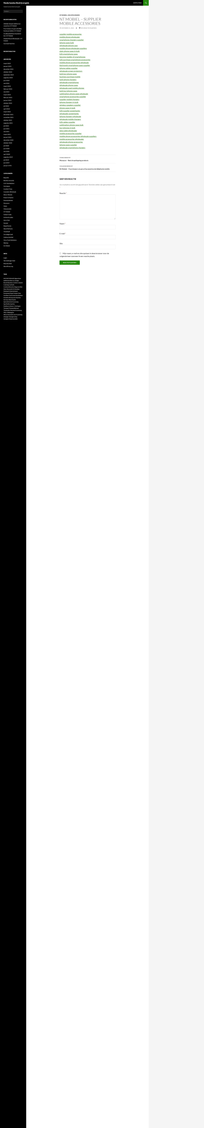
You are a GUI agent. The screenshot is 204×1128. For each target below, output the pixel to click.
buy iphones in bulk (67, 128)
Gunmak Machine (9, 43)
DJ (13, 289)
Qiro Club (7, 220)
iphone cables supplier (69, 68)
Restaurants (12, 297)
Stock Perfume (8, 229)
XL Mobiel (7, 246)
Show (10, 299)
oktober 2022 (8, 103)
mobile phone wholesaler (70, 37)
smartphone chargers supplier (72, 40)
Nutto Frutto (7, 214)
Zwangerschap (13, 316)
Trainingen (18, 306)
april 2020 (7, 154)
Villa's (5, 312)
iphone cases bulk (67, 43)
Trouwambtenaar (14, 308)
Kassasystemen (8, 200)
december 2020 (8, 140)
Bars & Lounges (14, 280)
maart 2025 (7, 63)
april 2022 (7, 109)
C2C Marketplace (9, 183)
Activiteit (6, 278)
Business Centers (13, 282)
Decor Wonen (8, 195)
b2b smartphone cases (69, 54)
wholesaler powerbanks (69, 113)
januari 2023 (7, 100)
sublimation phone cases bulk (71, 125)
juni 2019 (6, 163)
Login (5, 258)
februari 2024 (8, 89)
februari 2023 (8, 97)
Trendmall (7, 231)
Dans (5, 289)
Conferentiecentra (9, 287)
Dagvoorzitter (18, 287)
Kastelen (6, 297)
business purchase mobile (70, 77)
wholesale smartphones (69, 82)
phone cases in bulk (67, 108)
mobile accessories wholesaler (72, 139)
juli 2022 (6, 106)
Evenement (7, 293)
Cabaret (20, 282)
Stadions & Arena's (9, 306)
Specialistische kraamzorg (11, 302)
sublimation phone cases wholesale (74, 94)
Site (61, 243)
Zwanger (6, 316)
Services (6, 299)
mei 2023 (6, 92)
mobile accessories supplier (71, 133)
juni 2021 (6, 129)
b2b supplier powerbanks (70, 111)
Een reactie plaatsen (89, 28)
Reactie (63, 193)
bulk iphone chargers (68, 79)
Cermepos (7, 186)
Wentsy (6, 243)
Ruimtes (18, 297)
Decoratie (9, 289)
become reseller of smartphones (72, 57)
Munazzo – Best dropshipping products (74, 159)
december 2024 (8, 69)
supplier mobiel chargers (69, 99)
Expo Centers (14, 293)
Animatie (11, 278)
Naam (62, 223)
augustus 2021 (8, 123)
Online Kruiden (8, 217)
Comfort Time (8, 189)
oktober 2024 (8, 72)
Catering (6, 285)
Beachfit (6, 178)
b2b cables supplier (67, 122)
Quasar (6, 223)
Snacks (14, 299)
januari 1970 (7, 165)
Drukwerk (6, 291)
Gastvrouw (12, 295)
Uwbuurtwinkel (8, 237)
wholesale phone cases (69, 85)
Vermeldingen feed (9, 261)
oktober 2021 (8, 120)
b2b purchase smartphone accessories (75, 60)
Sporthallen (7, 304)
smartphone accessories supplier (73, 96)
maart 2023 (7, 95)
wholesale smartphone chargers (72, 147)
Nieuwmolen (7, 209)
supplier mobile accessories (71, 34)
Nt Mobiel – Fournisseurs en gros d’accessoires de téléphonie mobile (85, 167)
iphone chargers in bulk (69, 102)
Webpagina (10, 312)
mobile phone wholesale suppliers (73, 48)
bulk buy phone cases (68, 74)
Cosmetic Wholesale (10, 192)
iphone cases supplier (68, 145)
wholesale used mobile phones (72, 88)
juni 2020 (6, 148)
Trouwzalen (7, 310)
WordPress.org (8, 266)
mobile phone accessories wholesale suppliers (78, 136)
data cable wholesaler (68, 130)
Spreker (12, 304)
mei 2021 (6, 131)
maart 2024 (7, 86)
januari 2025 (7, 66)
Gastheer (6, 295)
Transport (6, 308)
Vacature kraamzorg (16, 310)
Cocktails (11, 285)
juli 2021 (6, 126)
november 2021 (8, 117)
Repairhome (7, 226)
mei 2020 (6, 151)
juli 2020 (6, 146)
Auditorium (7, 280)
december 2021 (8, 114)
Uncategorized (74, 15)
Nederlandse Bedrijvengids (16, 3)
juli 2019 (6, 160)
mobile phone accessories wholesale (74, 62)
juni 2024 (6, 80)
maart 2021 (7, 134)
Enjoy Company (8, 197)
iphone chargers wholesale (70, 116)
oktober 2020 (8, 143)
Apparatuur (18, 278)
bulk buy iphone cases (68, 91)
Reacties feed (8, 263)
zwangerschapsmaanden (11, 319)
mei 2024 (6, 83)
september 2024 (9, 75)
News (5, 206)
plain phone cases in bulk (70, 51)
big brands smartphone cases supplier (75, 65)
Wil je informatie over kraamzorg (13, 314)
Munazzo (6, 203)
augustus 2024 (8, 78)
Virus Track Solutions (10, 240)
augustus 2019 (8, 157)
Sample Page (137, 3)
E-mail (63, 233)
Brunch (6, 282)
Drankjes (17, 289)
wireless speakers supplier (70, 105)
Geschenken (19, 295)
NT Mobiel (63, 15)
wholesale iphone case (69, 45)
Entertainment (13, 291)
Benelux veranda (9, 180)
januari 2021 (7, 137)
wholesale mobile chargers (70, 119)
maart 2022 (7, 112)
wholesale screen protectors (71, 71)
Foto (19, 293)
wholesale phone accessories (71, 142)
